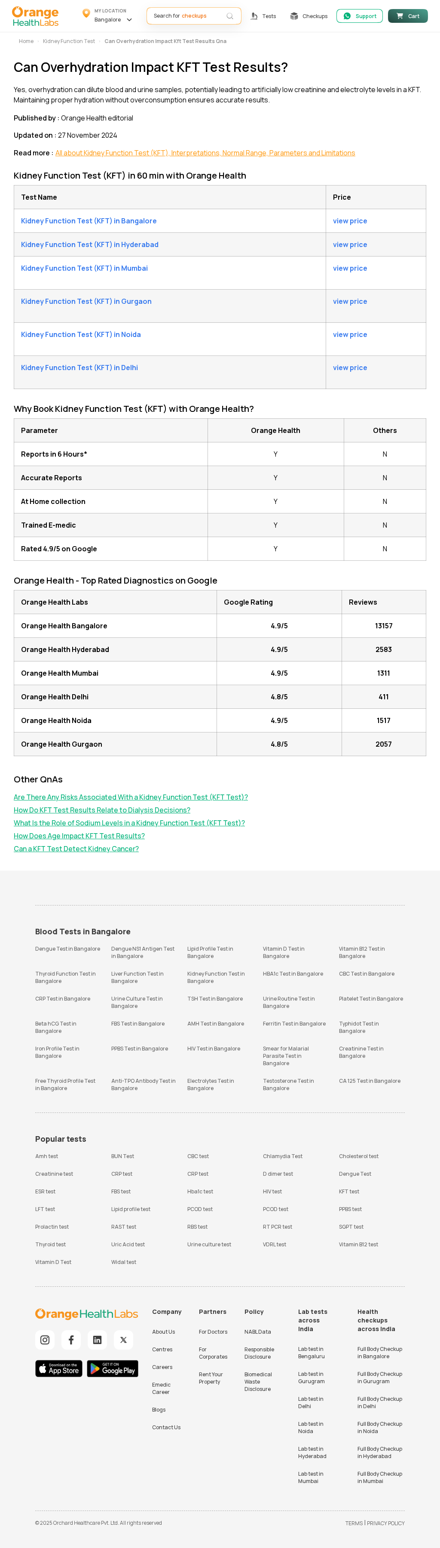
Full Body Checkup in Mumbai (380, 1477)
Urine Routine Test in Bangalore (289, 1002)
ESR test (45, 1191)
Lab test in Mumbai (311, 1477)
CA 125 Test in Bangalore (369, 1081)
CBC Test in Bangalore (366, 973)
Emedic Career (161, 1388)
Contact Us (166, 1427)
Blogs (158, 1409)
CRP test (121, 1173)
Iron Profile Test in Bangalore (57, 1052)
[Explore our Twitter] (123, 1340)
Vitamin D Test (53, 1262)
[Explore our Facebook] (71, 1340)
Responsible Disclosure (259, 1353)
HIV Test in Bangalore (213, 1048)
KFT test (349, 1191)
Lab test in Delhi (311, 1402)
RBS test (197, 1226)
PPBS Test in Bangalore (139, 1048)
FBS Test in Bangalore (138, 1023)
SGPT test (351, 1226)
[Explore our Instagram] (45, 1340)
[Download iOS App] (60, 1369)
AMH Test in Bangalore (215, 1023)
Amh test (46, 1156)
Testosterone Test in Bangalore (288, 1084)
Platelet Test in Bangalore (371, 998)
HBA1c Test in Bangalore (293, 973)
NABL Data (257, 1331)
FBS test (121, 1191)
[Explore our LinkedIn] (97, 1340)
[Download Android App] (112, 1369)
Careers (162, 1367)
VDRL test (274, 1244)
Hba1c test (200, 1191)
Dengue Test (355, 1173)
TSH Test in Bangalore (215, 998)
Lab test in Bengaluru (311, 1352)
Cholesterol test (359, 1156)
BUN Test (122, 1156)
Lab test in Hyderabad (312, 1452)
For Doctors (213, 1331)
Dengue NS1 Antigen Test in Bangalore (142, 952)
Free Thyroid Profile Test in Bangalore (65, 1084)
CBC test (198, 1156)
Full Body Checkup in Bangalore (380, 1352)
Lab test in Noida (311, 1427)
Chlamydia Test (282, 1156)
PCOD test (200, 1209)
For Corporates (213, 1353)
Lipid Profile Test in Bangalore (210, 952)
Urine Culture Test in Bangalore (137, 1002)
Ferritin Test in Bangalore (294, 1023)
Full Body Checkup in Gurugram (380, 1377)
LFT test (45, 1209)
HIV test (272, 1191)
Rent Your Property (211, 1378)
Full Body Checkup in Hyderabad (380, 1452)
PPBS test (350, 1209)
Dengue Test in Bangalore (67, 948)
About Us (163, 1331)
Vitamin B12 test (358, 1244)
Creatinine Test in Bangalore (361, 1052)
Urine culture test (209, 1244)
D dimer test (278, 1173)
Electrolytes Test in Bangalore (210, 1084)
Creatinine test (54, 1173)
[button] (108, 16)
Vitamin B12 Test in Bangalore (362, 952)
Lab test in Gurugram (311, 1377)
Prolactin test (52, 1226)
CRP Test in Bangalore (62, 998)
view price (350, 221)
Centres (162, 1349)
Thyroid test (50, 1244)
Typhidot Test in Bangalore (359, 1027)
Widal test (123, 1262)
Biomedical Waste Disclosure (258, 1382)
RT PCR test (277, 1226)
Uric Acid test (128, 1244)
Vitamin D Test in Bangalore (284, 952)
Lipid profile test (130, 1209)
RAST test (123, 1226)
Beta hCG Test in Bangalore (55, 1027)
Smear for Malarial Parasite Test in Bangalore (286, 1056)
